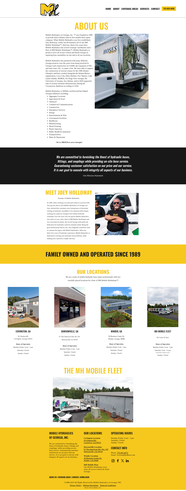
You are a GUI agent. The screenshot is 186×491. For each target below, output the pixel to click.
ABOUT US (53, 477)
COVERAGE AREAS (64, 477)
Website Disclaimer (90, 485)
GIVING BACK (84, 477)
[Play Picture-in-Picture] (127, 419)
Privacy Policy (75, 485)
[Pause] (55, 419)
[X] (123, 461)
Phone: (119, 453)
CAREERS (75, 477)
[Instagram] (113, 461)
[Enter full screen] (130, 419)
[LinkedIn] (127, 461)
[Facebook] (118, 461)
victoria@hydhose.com (126, 455)
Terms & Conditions (108, 485)
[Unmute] (58, 419)
